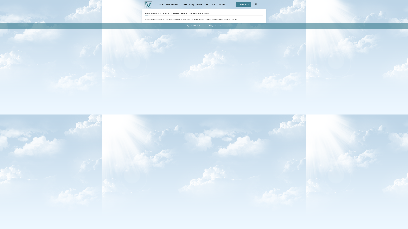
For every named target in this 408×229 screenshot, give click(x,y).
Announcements (172, 5)
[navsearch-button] (256, 5)
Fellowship (222, 5)
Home (161, 5)
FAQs (213, 5)
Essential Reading (187, 5)
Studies (199, 5)
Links (207, 5)
